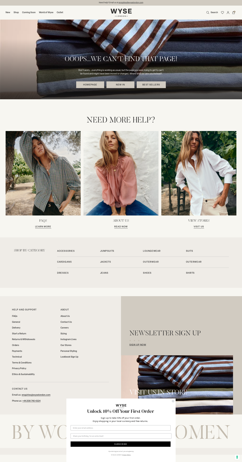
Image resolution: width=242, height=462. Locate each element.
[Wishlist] (222, 12)
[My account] (228, 12)
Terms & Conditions (22, 363)
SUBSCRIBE (120, 444)
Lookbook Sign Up (69, 357)
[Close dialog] (173, 401)
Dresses (63, 273)
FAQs (14, 316)
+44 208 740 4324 (31, 401)
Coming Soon (29, 12)
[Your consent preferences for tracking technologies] (237, 457)
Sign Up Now (137, 345)
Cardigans (64, 262)
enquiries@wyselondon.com (36, 395)
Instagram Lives (68, 339)
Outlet (60, 12)
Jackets (105, 262)
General (16, 322)
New (8, 12)
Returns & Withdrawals (23, 339)
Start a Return (19, 334)
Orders (15, 345)
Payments (17, 351)
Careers (65, 328)
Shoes (147, 273)
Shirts (190, 273)
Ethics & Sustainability (23, 374)
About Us (65, 316)
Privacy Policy (19, 368)
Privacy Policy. (126, 455)
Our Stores (66, 345)
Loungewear (152, 251)
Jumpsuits (107, 251)
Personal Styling (69, 351)
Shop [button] (16, 12)
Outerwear (151, 262)
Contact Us (66, 322)
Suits (189, 251)
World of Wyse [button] (46, 12)
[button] (211, 12)
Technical (17, 357)
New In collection (131, 3)
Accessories (66, 251)
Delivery (16, 328)
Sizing (64, 334)
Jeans (104, 273)
